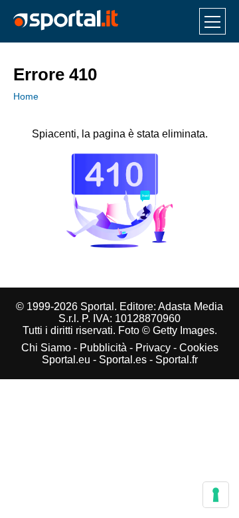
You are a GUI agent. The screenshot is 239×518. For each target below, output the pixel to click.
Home (26, 96)
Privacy (153, 347)
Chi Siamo (46, 347)
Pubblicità (103, 347)
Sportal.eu (66, 359)
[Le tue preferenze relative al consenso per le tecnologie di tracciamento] (215, 494)
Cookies (198, 347)
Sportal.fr (176, 359)
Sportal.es (123, 359)
